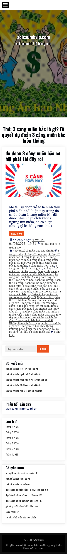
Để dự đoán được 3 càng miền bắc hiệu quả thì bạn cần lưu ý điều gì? (34, 308)
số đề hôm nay (12, 512)
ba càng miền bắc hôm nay (37, 274)
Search (43, 349)
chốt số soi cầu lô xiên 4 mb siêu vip (22, 368)
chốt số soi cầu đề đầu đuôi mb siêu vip (23, 385)
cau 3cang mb (22, 291)
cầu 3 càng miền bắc (32, 288)
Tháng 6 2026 (12, 427)
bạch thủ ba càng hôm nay (41, 283)
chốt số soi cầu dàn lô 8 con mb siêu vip (24, 391)
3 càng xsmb (28, 271)
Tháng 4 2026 (12, 438)
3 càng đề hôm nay (35, 254)
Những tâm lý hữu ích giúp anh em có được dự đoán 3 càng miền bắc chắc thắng (35, 324)
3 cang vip (36, 268)
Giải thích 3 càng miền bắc (33, 314)
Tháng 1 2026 (12, 454)
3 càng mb (35, 260)
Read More (16, 233)
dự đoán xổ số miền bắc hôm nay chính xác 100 (27, 489)
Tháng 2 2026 (12, 449)
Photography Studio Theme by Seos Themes (42, 546)
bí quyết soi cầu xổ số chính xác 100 (22, 473)
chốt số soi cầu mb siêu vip (18, 478)
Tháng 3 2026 (12, 443)
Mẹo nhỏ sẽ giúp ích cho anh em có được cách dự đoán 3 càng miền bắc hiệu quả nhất (35, 317)
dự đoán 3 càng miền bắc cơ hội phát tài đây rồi (33, 156)
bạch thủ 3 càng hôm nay (36, 277)
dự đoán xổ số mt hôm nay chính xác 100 (24, 501)
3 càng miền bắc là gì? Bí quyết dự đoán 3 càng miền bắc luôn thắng (33, 262)
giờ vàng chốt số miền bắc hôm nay (22, 506)
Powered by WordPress (33, 540)
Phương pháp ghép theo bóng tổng (30, 329)
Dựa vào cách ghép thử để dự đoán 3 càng (34, 299)
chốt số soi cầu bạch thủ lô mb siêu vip (23, 374)
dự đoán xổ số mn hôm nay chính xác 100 (24, 495)
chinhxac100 (40, 291)
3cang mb (44, 271)
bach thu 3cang (44, 280)
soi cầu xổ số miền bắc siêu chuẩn (33, 250)
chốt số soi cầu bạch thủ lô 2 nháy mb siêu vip (27, 379)
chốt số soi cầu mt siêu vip (18, 484)
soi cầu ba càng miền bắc (35, 331)
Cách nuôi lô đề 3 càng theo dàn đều (31, 285)
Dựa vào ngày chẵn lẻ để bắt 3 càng (33, 304)
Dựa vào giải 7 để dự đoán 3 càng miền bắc (33, 301)
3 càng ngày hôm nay (41, 265)
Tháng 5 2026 (12, 432)
